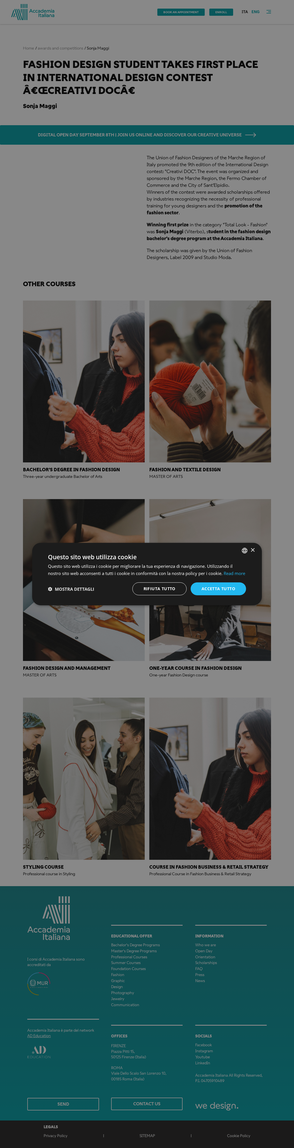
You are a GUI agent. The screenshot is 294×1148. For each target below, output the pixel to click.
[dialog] (147, 574)
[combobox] (244, 550)
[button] (71, 589)
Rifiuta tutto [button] (159, 588)
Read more (234, 573)
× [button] (252, 550)
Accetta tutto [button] (218, 588)
